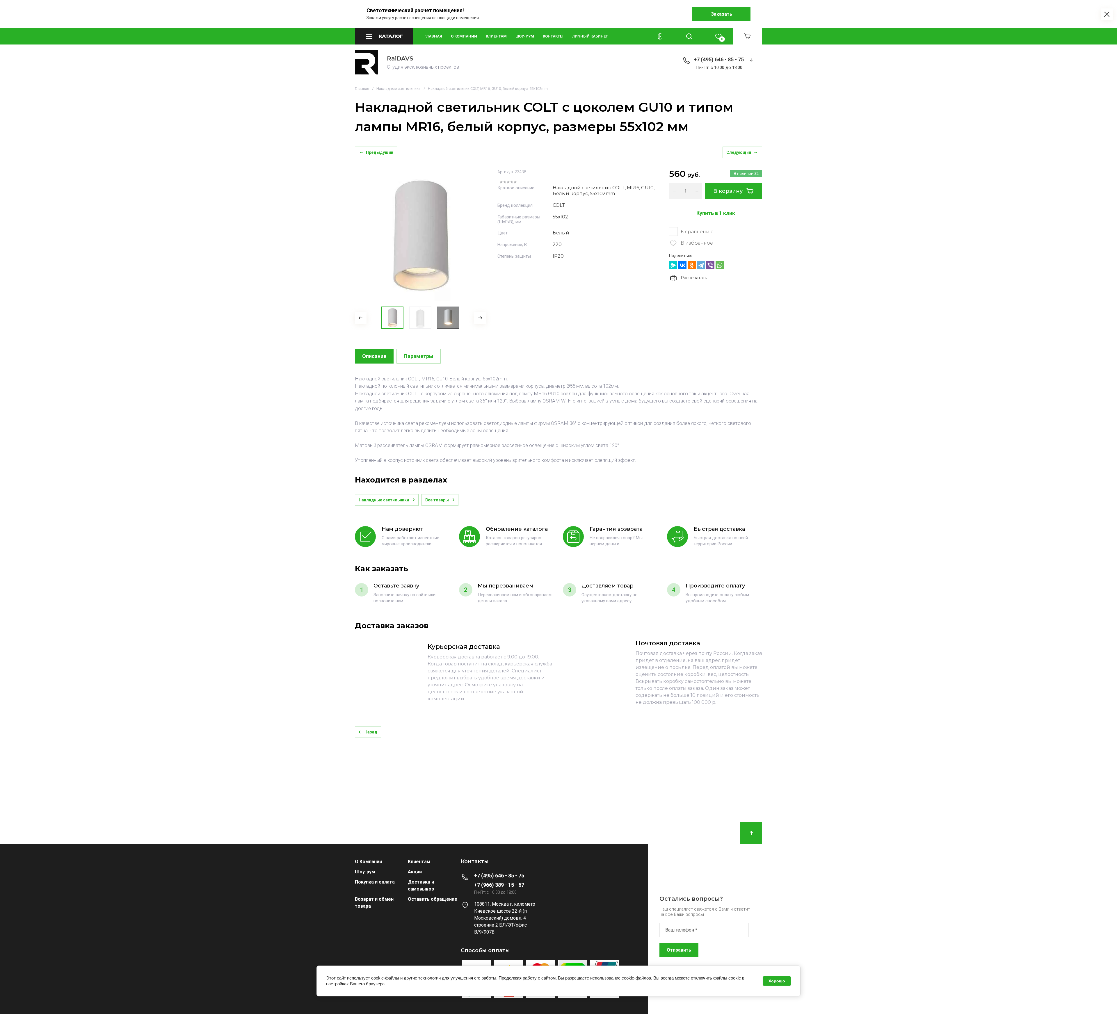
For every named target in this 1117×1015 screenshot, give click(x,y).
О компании (464, 36)
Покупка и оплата (375, 882)
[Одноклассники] (692, 265)
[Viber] (710, 265)
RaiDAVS (400, 58)
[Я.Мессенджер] (673, 265)
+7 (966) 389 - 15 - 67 (499, 885)
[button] (384, 36)
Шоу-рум (524, 36)
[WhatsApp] (720, 265)
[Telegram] (701, 265)
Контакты (553, 36)
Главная (433, 36)
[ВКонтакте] (682, 265)
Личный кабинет (590, 36)
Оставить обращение (432, 899)
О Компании (368, 861)
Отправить (679, 950)
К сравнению (697, 231)
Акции (415, 872)
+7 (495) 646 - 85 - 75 (719, 59)
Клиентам (496, 36)
